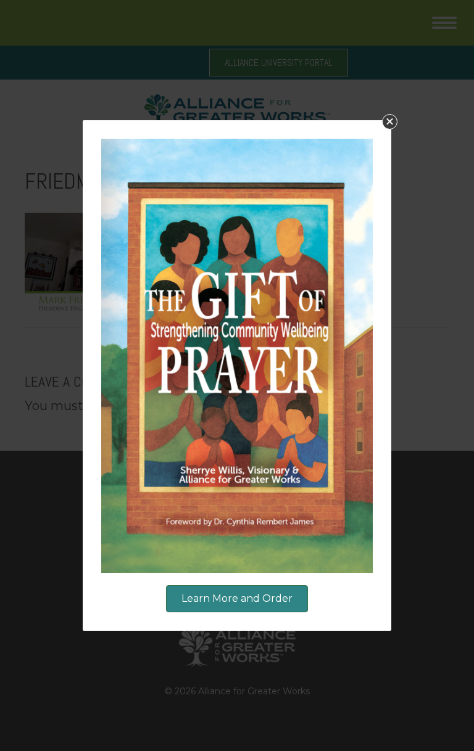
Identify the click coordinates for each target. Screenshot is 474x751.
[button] (389, 121)
